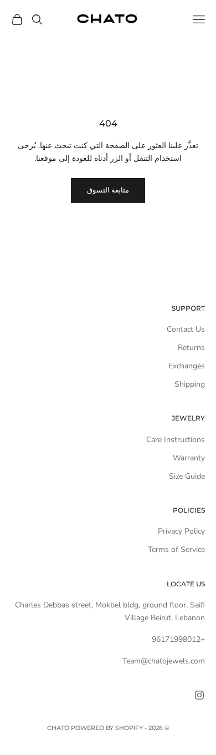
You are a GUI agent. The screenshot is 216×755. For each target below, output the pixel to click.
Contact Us (186, 329)
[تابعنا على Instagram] (199, 695)
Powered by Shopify (107, 728)
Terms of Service (176, 549)
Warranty (189, 458)
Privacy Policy (181, 531)
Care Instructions (175, 439)
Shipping (189, 384)
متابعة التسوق (108, 190)
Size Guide (187, 476)
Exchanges (186, 366)
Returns (191, 347)
